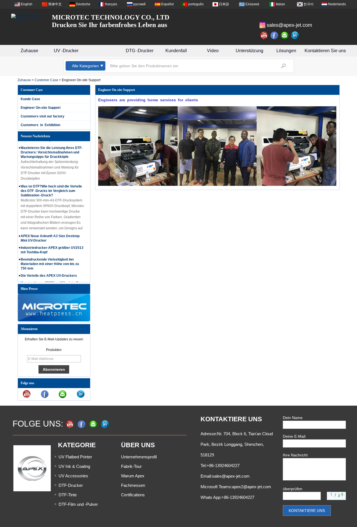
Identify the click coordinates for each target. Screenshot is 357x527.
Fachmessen (133, 485)
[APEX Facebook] (274, 35)
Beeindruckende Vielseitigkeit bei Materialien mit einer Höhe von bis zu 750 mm (50, 260)
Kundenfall (176, 50)
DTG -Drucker (139, 50)
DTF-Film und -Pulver (78, 504)
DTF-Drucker (71, 485)
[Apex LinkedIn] (295, 35)
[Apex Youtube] (264, 35)
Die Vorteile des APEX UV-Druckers (49, 272)
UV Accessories (73, 475)
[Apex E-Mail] (284, 35)
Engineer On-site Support (41, 108)
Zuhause (29, 50)
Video (213, 50)
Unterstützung (249, 50)
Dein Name (293, 417)
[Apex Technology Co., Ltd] (28, 17)
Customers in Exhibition (40, 125)
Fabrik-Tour (131, 466)
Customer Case (46, 80)
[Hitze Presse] (54, 320)
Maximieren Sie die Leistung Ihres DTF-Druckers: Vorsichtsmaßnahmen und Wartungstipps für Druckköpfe (52, 149)
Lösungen (286, 50)
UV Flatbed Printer (75, 456)
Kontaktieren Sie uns (325, 50)
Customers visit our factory (42, 116)
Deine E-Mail (294, 436)
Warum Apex (132, 475)
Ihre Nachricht (295, 455)
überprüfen (292, 489)
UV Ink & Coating (74, 466)
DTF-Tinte (68, 494)
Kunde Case (30, 99)
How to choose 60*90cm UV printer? (49, 279)
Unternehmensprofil (139, 456)
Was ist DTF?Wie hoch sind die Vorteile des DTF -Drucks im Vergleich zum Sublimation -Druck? (51, 187)
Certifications (133, 494)
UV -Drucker (66, 50)
